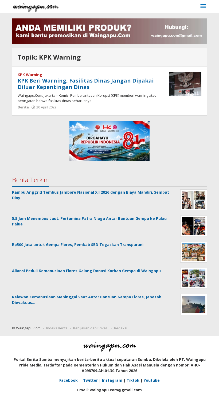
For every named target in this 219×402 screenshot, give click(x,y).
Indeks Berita (57, 328)
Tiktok (133, 380)
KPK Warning (30, 74)
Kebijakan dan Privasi (90, 328)
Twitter (90, 380)
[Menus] (203, 6)
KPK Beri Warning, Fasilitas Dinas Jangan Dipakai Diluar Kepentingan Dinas (86, 84)
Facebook (69, 380)
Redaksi (120, 328)
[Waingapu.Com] (36, 6)
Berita (23, 107)
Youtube (152, 380)
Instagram (112, 380)
